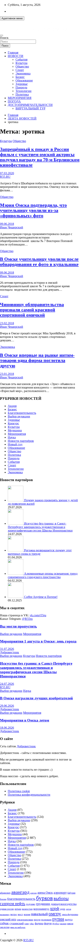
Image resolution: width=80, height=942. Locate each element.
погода (37, 920)
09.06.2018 (7, 224)
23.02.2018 (7, 323)
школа (70, 923)
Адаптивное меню (12, 18)
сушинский (17, 923)
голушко (30, 904)
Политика (22, 94)
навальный (39, 914)
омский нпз (8, 919)
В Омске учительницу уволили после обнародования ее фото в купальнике (39, 262)
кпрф (54, 908)
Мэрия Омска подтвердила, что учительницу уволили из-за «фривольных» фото (33, 210)
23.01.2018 (7, 374)
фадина (39, 923)
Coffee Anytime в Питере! (40, 597)
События (21, 59)
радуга (68, 919)
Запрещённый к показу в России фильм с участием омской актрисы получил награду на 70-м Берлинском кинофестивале (39, 157)
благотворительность (21, 898)
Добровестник (9, 652)
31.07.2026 (7, 649)
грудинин (43, 904)
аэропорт (60, 892)
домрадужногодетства (64, 904)
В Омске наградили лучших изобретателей (36, 698)
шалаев (63, 923)
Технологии (23, 91)
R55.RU (5, 176)
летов (68, 909)
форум (48, 923)
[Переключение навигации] (1, 35)
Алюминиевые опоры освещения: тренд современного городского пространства (42, 575)
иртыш (18, 909)
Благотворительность (22, 413)
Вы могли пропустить (18, 626)
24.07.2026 (7, 683)
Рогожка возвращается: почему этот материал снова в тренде (40, 552)
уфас (32, 923)
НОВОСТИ (15, 56)
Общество (22, 66)
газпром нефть (12, 903)
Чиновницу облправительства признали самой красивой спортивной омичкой (32, 309)
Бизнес (20, 77)
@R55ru (27, 618)
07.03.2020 (7, 173)
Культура (21, 63)
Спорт (20, 70)
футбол (55, 923)
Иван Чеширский (11, 227)
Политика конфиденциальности (29, 794)
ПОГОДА (14, 101)
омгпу (55, 913)
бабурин (71, 893)
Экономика (23, 73)
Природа (21, 87)
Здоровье (22, 84)
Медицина (15, 430)
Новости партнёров (21, 440)
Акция (12, 406)
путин (58, 918)
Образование (24, 80)
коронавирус (41, 908)
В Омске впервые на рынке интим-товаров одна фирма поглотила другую (37, 360)
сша (26, 923)
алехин (33, 893)
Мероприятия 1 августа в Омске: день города (38, 641)
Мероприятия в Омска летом (24, 720)
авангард (20, 892)
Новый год (15, 444)
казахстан (27, 908)
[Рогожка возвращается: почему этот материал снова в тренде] (16, 550)
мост (20, 914)
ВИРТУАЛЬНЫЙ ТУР (30, 108)
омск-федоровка (70, 914)
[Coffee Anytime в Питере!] (16, 597)
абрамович (5, 893)
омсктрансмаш (25, 919)
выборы (61, 898)
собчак (4, 923)
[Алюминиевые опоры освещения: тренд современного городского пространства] (16, 573)
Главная (13, 52)
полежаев (46, 919)
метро (13, 914)
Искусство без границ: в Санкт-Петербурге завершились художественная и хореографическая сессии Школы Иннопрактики (40, 527)
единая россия (7, 909)
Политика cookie (19, 791)
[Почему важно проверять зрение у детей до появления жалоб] (16, 500)
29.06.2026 (7, 705)
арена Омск (45, 892)
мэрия (27, 914)
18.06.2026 (7, 727)
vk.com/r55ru (38, 615)
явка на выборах (17, 927)
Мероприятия (17, 433)
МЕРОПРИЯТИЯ (19, 98)
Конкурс (13, 423)
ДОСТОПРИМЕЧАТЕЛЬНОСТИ (30, 105)
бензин (3, 899)
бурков (44, 898)
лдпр (62, 908)
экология (5, 927)
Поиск (4, 37)
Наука (12, 437)
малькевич (5, 914)
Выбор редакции (19, 416)
